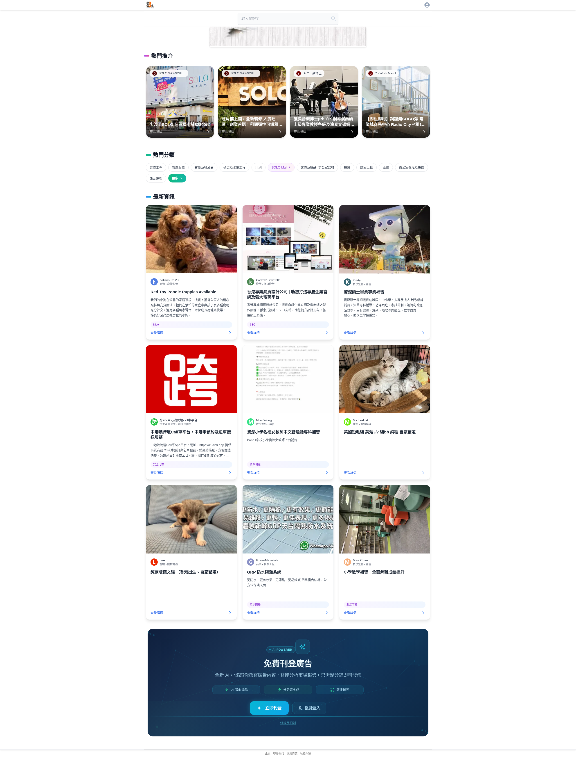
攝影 (347, 167)
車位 (386, 167)
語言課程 (156, 178)
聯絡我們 (278, 753)
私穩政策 (305, 753)
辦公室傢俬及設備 (411, 167)
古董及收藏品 (204, 167)
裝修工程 (156, 167)
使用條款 (292, 753)
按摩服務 (178, 167)
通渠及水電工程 (234, 167)
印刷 (258, 167)
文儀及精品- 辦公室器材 (317, 167)
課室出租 (366, 167)
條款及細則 (288, 723)
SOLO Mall (281, 167)
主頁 (267, 753)
